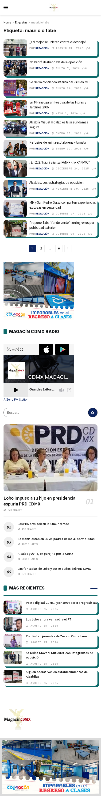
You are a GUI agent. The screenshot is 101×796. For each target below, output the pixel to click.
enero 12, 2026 (68, 148)
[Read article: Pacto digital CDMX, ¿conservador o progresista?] (13, 607)
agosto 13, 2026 (69, 48)
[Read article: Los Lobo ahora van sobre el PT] (13, 624)
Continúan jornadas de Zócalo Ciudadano (56, 636)
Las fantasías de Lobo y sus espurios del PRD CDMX (54, 568)
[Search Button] (92, 412)
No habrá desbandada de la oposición (55, 62)
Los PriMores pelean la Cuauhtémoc (43, 524)
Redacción (42, 48)
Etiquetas (21, 22)
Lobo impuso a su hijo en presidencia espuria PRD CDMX (39, 501)
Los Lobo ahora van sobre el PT (48, 619)
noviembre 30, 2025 (71, 188)
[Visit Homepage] (54, 7)
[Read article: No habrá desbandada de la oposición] (15, 68)
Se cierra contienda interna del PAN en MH (59, 82)
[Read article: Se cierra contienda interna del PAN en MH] (15, 88)
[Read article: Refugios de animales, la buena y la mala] (15, 148)
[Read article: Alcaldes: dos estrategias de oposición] (15, 188)
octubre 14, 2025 (69, 233)
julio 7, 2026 (67, 68)
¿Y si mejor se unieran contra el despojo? (57, 42)
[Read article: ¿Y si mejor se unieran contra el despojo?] (15, 47)
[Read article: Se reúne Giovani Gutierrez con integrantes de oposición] (13, 657)
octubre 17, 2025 (69, 213)
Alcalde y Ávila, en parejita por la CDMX (45, 553)
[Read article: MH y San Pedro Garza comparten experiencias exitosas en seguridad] (15, 208)
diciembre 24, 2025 (71, 168)
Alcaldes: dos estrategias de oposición (56, 182)
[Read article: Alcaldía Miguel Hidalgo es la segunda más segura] (15, 128)
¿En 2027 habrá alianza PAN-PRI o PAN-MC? (59, 162)
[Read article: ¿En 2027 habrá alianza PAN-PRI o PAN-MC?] (15, 168)
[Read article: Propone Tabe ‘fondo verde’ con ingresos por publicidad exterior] (15, 228)
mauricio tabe (40, 22)
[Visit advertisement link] (50, 767)
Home (7, 22)
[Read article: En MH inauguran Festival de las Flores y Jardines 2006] (15, 108)
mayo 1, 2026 (66, 113)
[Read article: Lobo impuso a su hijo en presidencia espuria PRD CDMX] (50, 457)
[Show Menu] (6, 7)
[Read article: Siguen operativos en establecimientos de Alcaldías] (13, 676)
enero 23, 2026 (68, 133)
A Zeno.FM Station (16, 399)
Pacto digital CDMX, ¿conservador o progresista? (61, 603)
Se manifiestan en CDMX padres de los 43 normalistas (56, 539)
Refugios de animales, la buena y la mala (57, 142)
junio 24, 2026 (68, 88)
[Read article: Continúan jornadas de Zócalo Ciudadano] (13, 640)
